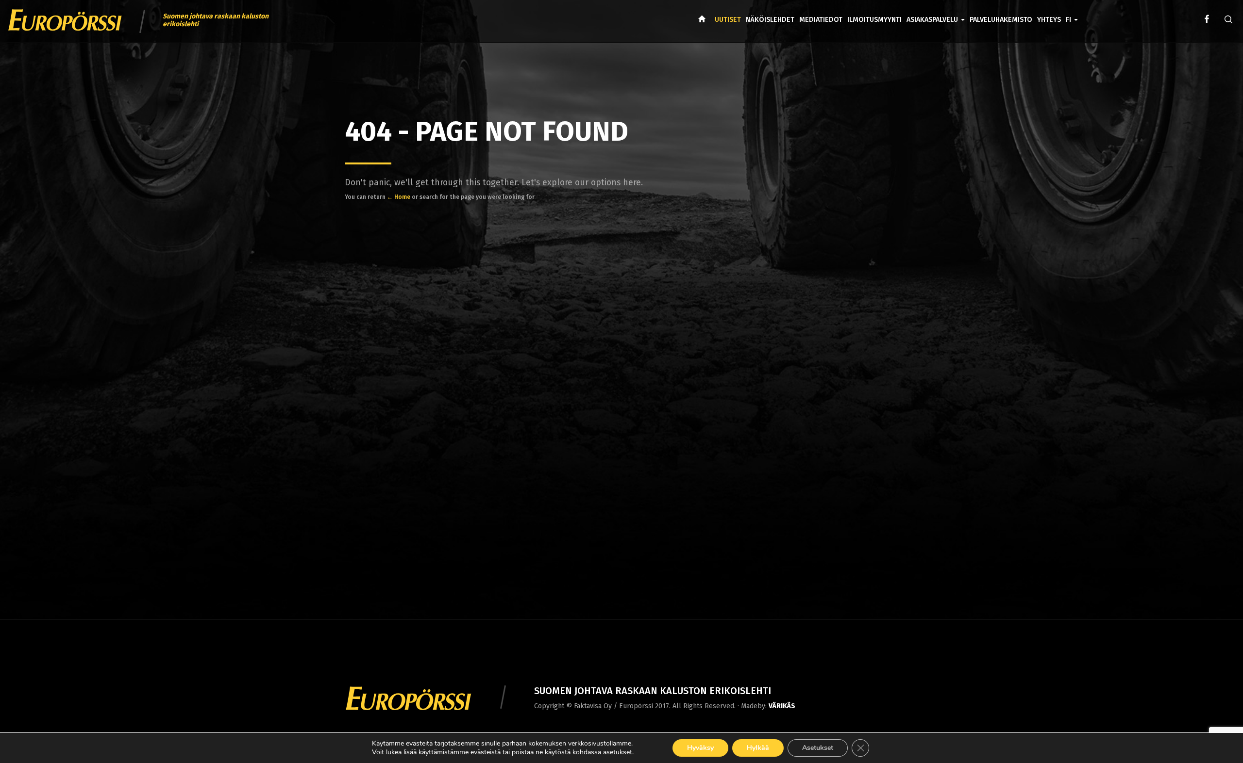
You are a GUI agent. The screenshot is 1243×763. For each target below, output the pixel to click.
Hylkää (758, 747)
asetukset (617, 752)
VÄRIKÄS (782, 706)
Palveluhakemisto (1001, 20)
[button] (1071, 12)
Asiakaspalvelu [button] (933, 20)
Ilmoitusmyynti (874, 20)
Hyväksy (700, 747)
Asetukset (817, 747)
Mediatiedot (820, 20)
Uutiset (728, 20)
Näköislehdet (770, 20)
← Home (398, 197)
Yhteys (1049, 20)
